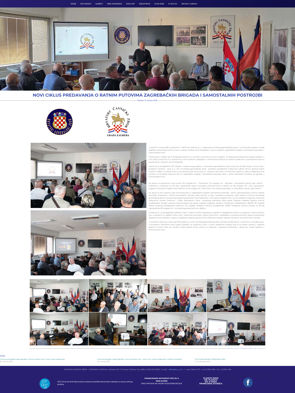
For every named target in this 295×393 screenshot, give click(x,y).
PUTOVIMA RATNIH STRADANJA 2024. (210, 359)
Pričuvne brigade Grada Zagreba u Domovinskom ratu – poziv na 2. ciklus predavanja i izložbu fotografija (139, 359)
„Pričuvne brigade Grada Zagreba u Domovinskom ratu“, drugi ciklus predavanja (32, 359)
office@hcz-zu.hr (176, 369)
